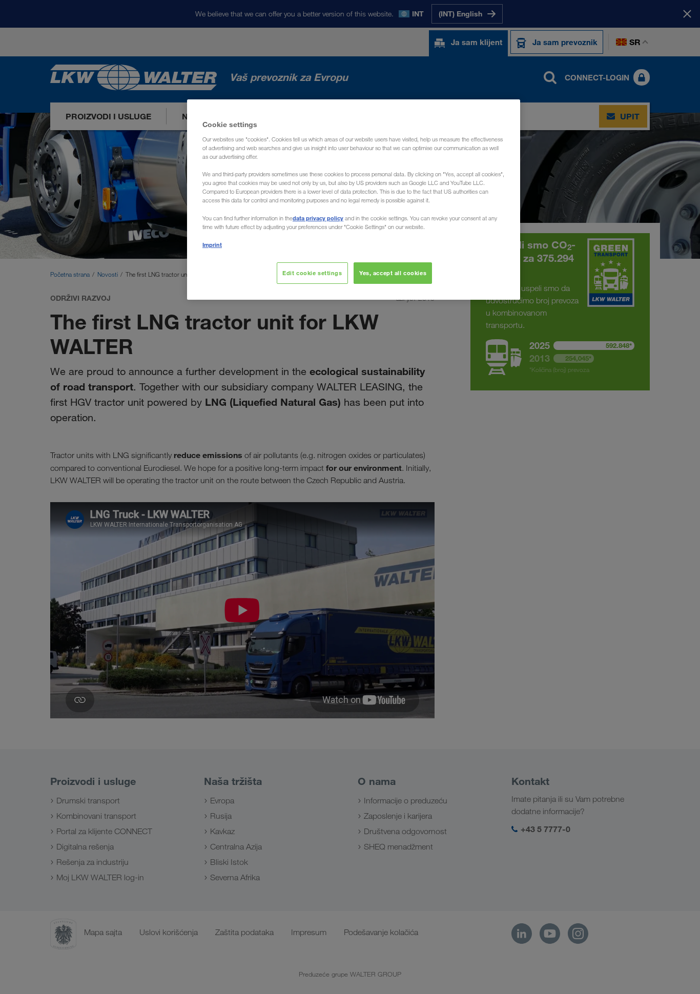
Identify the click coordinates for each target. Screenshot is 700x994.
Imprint (212, 244)
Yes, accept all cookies (392, 273)
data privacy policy (318, 218)
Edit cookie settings (312, 273)
